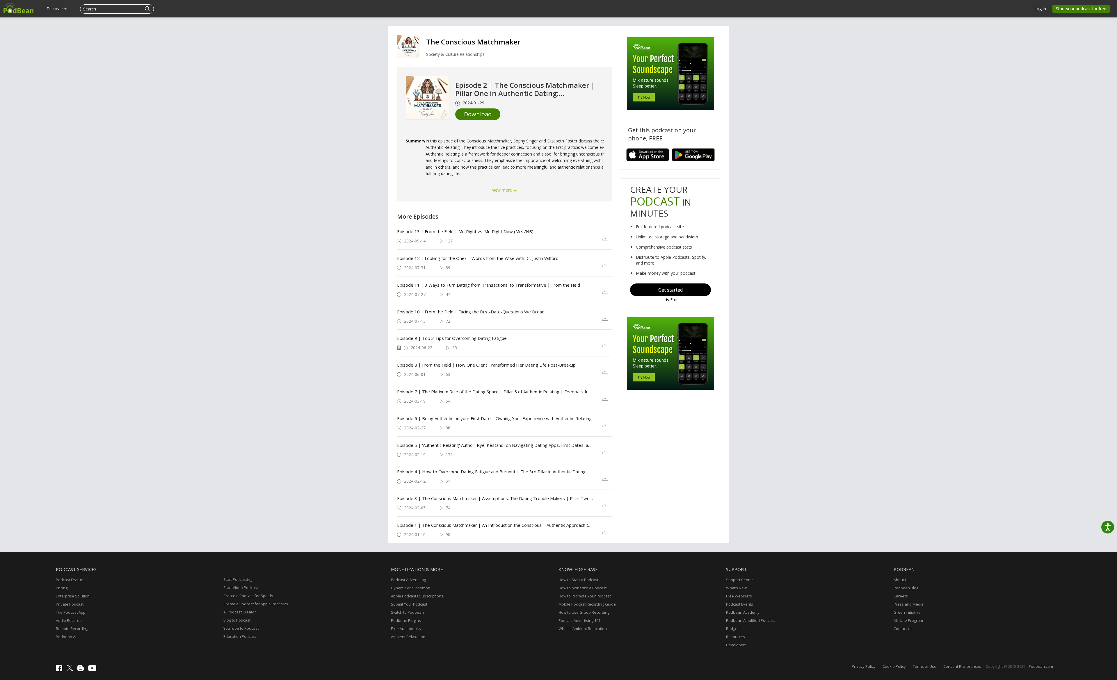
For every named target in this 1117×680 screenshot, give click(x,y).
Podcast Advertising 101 (579, 620)
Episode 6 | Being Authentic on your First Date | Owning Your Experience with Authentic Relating (494, 418)
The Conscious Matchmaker (473, 42)
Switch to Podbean (407, 612)
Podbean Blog (906, 587)
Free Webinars (739, 596)
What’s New (736, 587)
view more (502, 190)
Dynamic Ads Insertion (410, 587)
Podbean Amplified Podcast (750, 620)
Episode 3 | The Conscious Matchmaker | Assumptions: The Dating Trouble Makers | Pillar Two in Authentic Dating (495, 498)
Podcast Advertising (408, 579)
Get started (670, 290)
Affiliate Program (908, 620)
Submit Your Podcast (409, 604)
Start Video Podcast (240, 587)
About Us (902, 579)
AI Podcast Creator (239, 612)
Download (478, 114)
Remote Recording (72, 628)
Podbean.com (1041, 666)
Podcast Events (739, 604)
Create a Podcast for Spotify (248, 595)
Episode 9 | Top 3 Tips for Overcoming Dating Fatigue (452, 338)
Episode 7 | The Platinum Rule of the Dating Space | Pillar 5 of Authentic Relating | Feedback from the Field (495, 391)
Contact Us (903, 628)
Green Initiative (907, 612)
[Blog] (82, 670)
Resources (735, 636)
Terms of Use (924, 666)
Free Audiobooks (406, 628)
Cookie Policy (894, 666)
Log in (1040, 8)
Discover (55, 8)
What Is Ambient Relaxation (582, 628)
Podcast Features (71, 579)
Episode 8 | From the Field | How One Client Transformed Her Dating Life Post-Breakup (486, 364)
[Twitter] (71, 669)
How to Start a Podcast (578, 579)
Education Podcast (239, 636)
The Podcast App (71, 612)
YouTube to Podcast (241, 628)
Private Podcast (69, 604)
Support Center (739, 579)
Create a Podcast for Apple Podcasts (255, 603)
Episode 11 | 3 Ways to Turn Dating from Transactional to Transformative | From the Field (488, 285)
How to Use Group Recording (583, 612)
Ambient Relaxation (408, 636)
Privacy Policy (864, 666)
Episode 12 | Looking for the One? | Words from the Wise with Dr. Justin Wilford (477, 258)
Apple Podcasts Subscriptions (417, 596)
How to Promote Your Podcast (584, 596)
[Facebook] (60, 670)
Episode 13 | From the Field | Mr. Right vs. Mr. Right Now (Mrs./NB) (465, 231)
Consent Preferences (962, 666)
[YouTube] (93, 669)
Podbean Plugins (406, 620)
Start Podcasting (237, 579)
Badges (732, 628)
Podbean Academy (743, 612)
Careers (901, 596)
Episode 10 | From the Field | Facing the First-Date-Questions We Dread (471, 311)
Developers (736, 644)
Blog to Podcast (236, 620)
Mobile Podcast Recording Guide (587, 604)
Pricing (61, 587)
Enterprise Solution (73, 596)
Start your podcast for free (1081, 8)
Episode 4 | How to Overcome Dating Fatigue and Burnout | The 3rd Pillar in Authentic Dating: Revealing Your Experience (495, 471)
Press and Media (909, 604)
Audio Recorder (69, 620)
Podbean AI (66, 636)
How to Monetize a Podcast (582, 587)
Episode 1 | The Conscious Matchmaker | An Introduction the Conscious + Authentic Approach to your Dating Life (495, 525)
